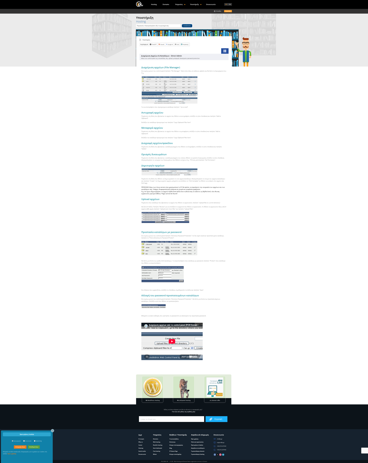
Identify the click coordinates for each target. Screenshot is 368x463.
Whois (155, 454)
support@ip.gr (220, 442)
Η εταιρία (141, 439)
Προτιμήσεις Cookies (197, 445)
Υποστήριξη (146, 40)
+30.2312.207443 (221, 450)
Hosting (154, 4)
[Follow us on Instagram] (220, 455)
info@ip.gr (219, 439)
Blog (170, 448)
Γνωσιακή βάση (174, 439)
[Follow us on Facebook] (215, 455)
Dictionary (172, 442)
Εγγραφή (228, 11)
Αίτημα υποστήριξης (175, 454)
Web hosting (156, 442)
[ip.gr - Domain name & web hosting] (139, 4)
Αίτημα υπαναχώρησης (176, 445)
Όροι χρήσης (194, 439)
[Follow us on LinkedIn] (223, 455)
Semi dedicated (157, 448)
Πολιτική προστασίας (197, 442)
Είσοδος (218, 11)
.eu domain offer (214, 400)
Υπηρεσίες (179, 4)
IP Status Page (173, 451)
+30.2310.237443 (221, 446)
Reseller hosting (157, 445)
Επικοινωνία (211, 4)
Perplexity (185, 44)
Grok (177, 44)
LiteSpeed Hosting (184, 400)
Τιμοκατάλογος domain (197, 451)
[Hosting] (225, 51)
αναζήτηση (187, 26)
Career (140, 445)
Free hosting (156, 451)
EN (230, 4)
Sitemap (140, 448)
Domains (166, 4)
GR (226, 4)
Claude (162, 44)
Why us (140, 442)
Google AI (170, 44)
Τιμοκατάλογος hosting (197, 454)
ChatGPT (154, 44)
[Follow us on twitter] (217, 455)
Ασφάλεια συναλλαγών (198, 448)
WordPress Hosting (153, 400)
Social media (142, 451)
